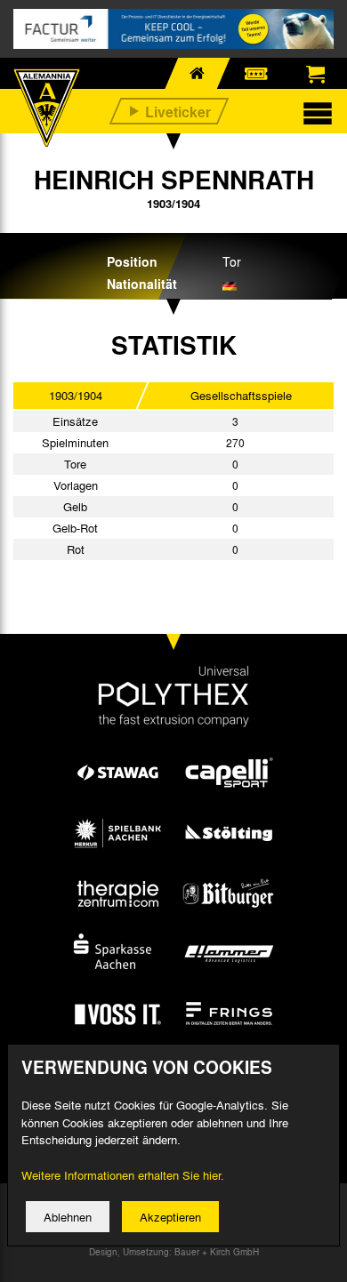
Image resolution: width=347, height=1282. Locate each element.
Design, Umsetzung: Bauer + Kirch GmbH (174, 1252)
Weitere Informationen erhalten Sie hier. (122, 1174)
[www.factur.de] (173, 29)
